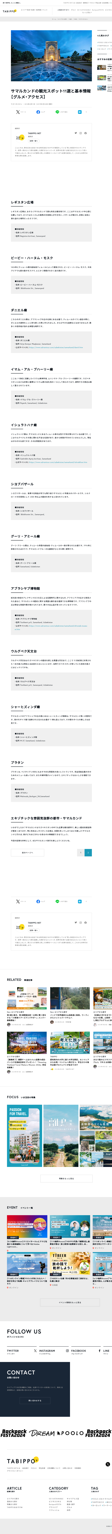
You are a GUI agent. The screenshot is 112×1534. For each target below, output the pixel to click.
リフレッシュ (54, 1510)
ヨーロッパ (102, 49)
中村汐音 (68, 1022)
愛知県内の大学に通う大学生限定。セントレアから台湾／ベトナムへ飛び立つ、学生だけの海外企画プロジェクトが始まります (69, 1062)
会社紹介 (79, 3)
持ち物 (69, 1501)
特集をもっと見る (66, 1179)
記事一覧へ (34, 141)
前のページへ (27, 853)
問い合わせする (35, 1401)
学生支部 (98, 3)
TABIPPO (53, 1056)
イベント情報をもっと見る (70, 1302)
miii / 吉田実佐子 (27, 1024)
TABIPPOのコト (103, 46)
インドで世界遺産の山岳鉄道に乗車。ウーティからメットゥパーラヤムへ (69, 1016)
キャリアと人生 (73, 1499)
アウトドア (53, 1507)
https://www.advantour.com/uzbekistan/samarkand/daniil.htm (56, 347)
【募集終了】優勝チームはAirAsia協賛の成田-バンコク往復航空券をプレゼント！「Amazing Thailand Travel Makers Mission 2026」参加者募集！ (26, 1063)
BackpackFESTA (98, 10)
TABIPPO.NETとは (69, 3)
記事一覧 (34, 10)
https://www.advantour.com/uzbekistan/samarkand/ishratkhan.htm (58, 462)
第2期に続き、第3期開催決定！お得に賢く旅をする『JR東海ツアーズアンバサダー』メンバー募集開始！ (26, 1017)
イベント (44, 10)
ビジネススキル (55, 1501)
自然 (68, 1510)
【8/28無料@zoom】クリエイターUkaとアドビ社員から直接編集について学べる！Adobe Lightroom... (27, 1244)
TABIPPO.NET (34, 133)
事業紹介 (86, 3)
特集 (39, 10)
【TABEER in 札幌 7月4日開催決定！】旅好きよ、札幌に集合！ (69, 1279)
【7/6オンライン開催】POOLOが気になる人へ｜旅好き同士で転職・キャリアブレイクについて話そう (27, 1281)
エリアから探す (17, 1012)
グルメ (73, 10)
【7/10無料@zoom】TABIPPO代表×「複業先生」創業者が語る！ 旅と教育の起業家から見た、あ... (70, 1242)
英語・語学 (71, 1504)
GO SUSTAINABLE (84, 10)
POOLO (92, 3)
